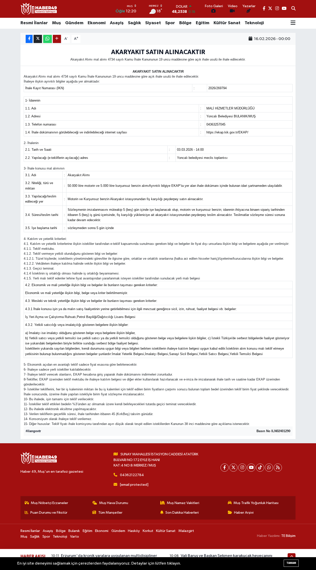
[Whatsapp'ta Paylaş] (47, 39)
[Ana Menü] (293, 23)
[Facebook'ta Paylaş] (29, 39)
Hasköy (134, 531)
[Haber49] (39, 9)
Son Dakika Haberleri (182, 512)
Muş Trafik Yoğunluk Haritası (256, 503)
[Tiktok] (260, 468)
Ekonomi (97, 23)
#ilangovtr (33, 431)
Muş (56, 23)
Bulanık (74, 531)
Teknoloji (254, 23)
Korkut (148, 531)
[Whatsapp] (269, 468)
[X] (233, 468)
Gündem (74, 23)
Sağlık (134, 23)
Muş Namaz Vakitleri (183, 503)
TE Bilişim (288, 536)
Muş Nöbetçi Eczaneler (49, 503)
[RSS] (278, 468)
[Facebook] (224, 468)
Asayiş (117, 23)
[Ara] (293, 9)
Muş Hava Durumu (113, 503)
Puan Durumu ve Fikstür (48, 512)
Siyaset (153, 23)
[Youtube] (251, 468)
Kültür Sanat (227, 23)
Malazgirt (186, 531)
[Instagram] (242, 468)
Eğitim (202, 23)
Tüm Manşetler (110, 512)
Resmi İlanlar (34, 23)
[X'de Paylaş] (38, 39)
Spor (170, 23)
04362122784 (132, 475)
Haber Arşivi (244, 512)
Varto (74, 536)
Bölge (185, 23)
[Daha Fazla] (57, 39)
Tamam (291, 563)
